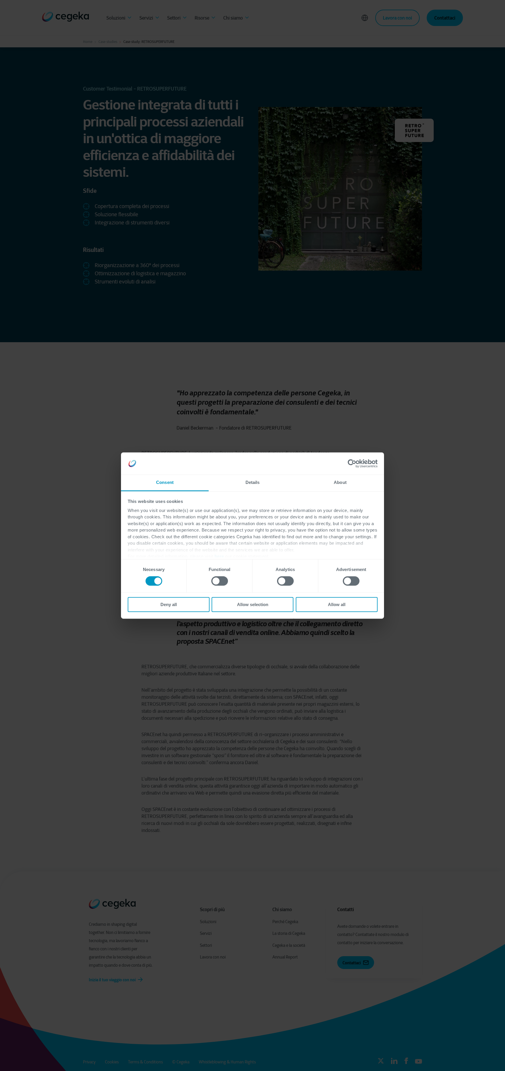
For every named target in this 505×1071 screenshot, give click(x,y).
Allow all (336, 604)
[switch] (219, 581)
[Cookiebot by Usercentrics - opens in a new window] (352, 463)
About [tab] (340, 482)
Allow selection (252, 604)
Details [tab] (252, 482)
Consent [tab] (165, 482)
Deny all (168, 604)
